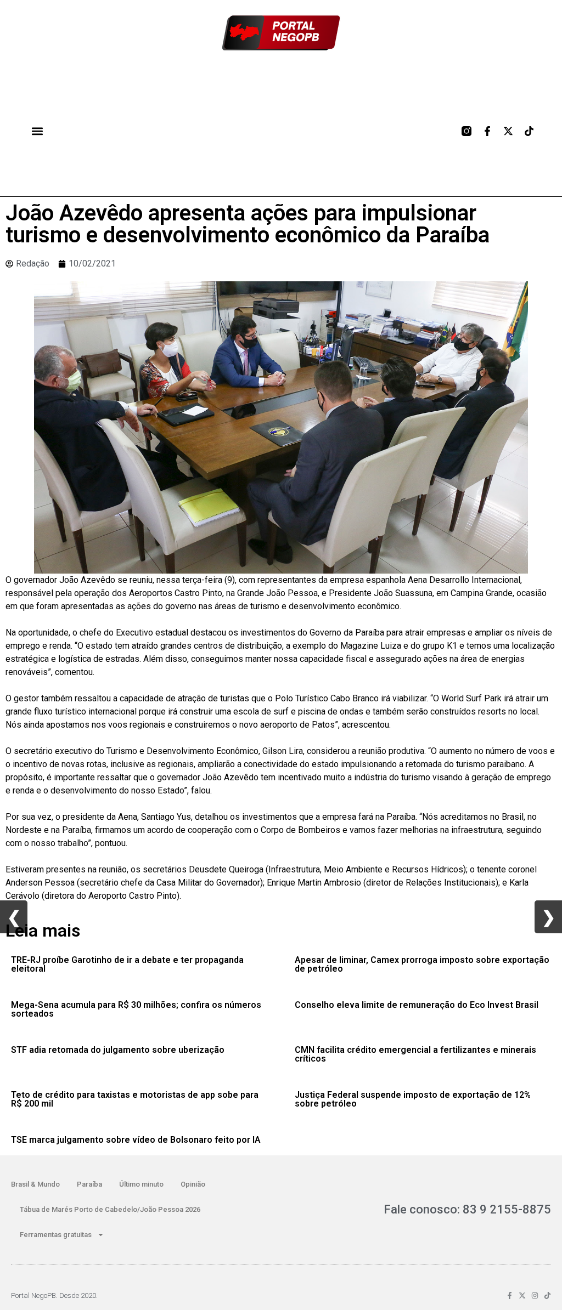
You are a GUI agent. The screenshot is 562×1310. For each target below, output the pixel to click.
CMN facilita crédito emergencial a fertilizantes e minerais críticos (415, 1054)
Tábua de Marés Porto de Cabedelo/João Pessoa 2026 (110, 1209)
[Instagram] (534, 1295)
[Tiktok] (529, 131)
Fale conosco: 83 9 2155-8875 (467, 1209)
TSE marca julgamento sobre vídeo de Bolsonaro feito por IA (136, 1140)
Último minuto (141, 1184)
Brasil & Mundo (35, 1184)
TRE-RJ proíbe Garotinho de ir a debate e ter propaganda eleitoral (127, 964)
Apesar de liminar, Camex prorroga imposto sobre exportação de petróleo (422, 964)
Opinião (193, 1184)
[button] (37, 131)
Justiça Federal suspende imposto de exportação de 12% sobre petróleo (413, 1099)
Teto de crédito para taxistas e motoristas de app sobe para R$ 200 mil (134, 1099)
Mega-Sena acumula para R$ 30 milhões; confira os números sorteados (136, 1009)
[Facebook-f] (487, 131)
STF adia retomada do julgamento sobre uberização (117, 1050)
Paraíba (89, 1184)
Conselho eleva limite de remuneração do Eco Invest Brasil (416, 1005)
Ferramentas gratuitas (56, 1234)
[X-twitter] (508, 131)
